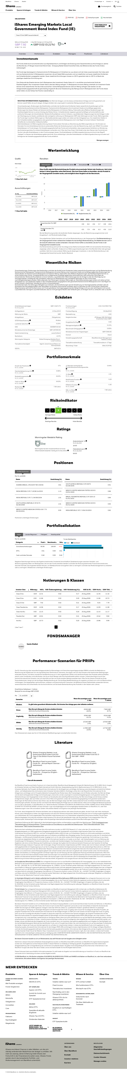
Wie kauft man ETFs (83, 988)
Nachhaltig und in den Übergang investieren (61, 993)
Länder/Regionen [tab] (31, 534)
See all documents (35, 780)
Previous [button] (54, 627)
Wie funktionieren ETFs (84, 985)
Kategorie (19, 542)
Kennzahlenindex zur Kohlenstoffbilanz (27, 824)
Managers (72, 54)
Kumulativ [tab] (95, 164)
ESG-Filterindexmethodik (91, 824)
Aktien (8, 995)
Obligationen (10, 1002)
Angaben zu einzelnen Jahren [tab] (64, 164)
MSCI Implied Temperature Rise (34, 826)
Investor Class (20, 589)
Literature (104, 54)
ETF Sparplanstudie (60, 1021)
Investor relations (71, 1059)
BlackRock (8, 1)
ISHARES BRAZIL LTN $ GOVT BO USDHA (29, 485)
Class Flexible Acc (22, 607)
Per (16, 695)
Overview (22, 54)
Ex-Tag (17, 193)
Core (7, 1008)
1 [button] (56, 627)
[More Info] (65, 43)
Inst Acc (18, 620)
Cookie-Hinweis (100, 1057)
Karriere (67, 1063)
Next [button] (58, 627)
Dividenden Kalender (37, 1019)
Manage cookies (100, 1061)
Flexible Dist (20, 616)
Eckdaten (56, 54)
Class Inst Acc (20, 611)
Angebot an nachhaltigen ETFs (62, 1009)
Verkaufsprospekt (93, 17)
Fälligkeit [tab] (44, 534)
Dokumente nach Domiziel (82, 998)
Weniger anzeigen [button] (103, 140)
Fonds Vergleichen (13, 987)
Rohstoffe (9, 998)
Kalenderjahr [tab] (46, 164)
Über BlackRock (70, 1051)
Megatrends (10, 1023)
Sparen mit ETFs (35, 990)
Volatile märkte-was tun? (62, 982)
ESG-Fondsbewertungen (100, 822)
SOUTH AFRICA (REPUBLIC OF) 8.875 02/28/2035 (78, 485)
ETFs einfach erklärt (83, 982)
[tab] (26, 170)
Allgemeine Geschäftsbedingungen (103, 1048)
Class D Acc (20, 594)
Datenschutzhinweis (101, 1053)
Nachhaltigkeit (11, 1020)
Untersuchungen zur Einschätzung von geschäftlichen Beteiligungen (61, 824)
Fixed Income (58, 985)
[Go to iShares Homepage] (14, 6)
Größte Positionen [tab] (23, 471)
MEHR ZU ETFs (35, 982)
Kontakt (102, 982)
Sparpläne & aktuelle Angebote (36, 1011)
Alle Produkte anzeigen (14, 983)
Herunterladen (107, 17)
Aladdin (24, 1)
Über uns (67, 1047)
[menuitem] (9, 10)
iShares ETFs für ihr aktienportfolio (60, 999)
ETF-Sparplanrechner (37, 999)
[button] (115, 6)
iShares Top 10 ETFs (36, 1016)
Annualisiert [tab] (83, 164)
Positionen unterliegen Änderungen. (27, 518)
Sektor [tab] (19, 534)
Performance (39, 54)
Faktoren (9, 1016)
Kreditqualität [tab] (55, 534)
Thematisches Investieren (62, 988)
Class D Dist (20, 603)
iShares (16, 1)
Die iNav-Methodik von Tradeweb (84, 1003)
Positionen (88, 54)
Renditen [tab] (44, 159)
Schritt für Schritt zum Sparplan (37, 994)
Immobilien (10, 1005)
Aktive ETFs (33, 1007)
